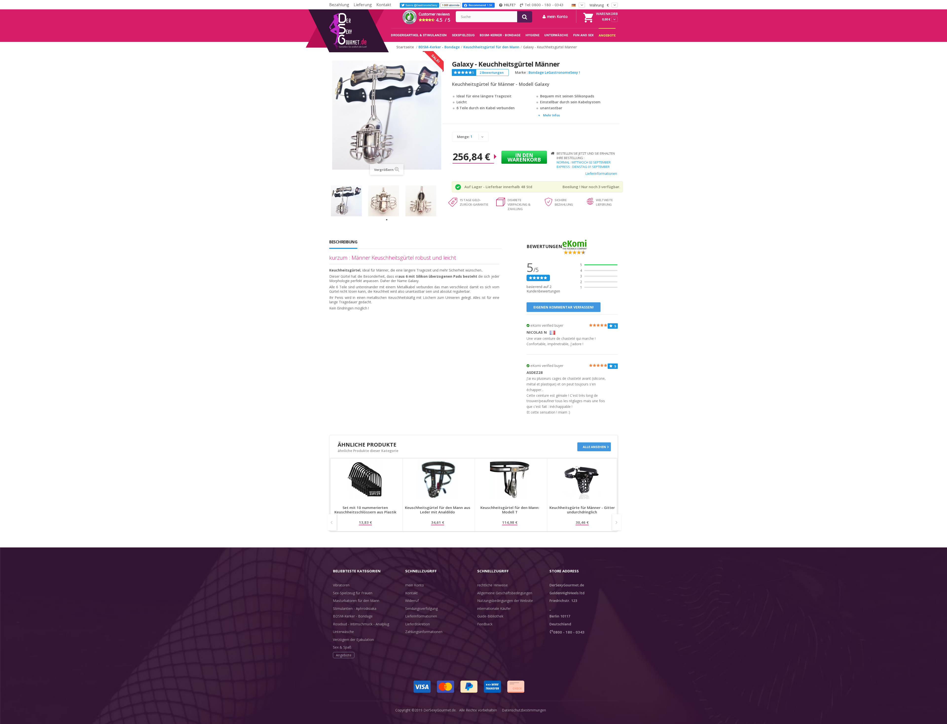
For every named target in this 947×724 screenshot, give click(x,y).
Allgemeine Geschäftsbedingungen (504, 593)
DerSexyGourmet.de (439, 710)
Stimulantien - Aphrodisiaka (354, 608)
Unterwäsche (343, 631)
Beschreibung (343, 242)
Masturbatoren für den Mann (356, 600)
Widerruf (412, 600)
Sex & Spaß (342, 647)
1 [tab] (386, 219)
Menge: (463, 136)
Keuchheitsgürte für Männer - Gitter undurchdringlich (582, 509)
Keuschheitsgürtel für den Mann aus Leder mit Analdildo (437, 509)
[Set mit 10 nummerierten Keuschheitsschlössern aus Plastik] (365, 479)
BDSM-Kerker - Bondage (353, 616)
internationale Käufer (494, 608)
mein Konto (414, 585)
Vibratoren (341, 585)
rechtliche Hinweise (492, 585)
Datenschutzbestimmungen (524, 710)
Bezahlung (339, 4)
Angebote (343, 655)
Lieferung (363, 4)
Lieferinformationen (601, 173)
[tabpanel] (349, 200)
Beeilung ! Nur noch (580, 186)
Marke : (521, 72)
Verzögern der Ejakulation (353, 639)
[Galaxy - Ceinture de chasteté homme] (349, 200)
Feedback (484, 624)
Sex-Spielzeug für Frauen (352, 593)
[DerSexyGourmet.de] (358, 11)
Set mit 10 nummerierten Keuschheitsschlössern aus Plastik (365, 509)
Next (616, 522)
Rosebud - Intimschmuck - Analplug (361, 624)
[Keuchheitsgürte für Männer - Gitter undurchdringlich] (582, 479)
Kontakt (383, 4)
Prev (332, 522)
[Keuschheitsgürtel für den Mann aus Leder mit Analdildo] (437, 479)
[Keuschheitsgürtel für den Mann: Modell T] (510, 479)
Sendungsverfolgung (421, 608)
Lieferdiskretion (417, 624)
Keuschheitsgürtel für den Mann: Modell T (509, 509)
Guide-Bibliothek (490, 616)
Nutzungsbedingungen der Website (505, 600)
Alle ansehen (594, 447)
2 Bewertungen (492, 72)
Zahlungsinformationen (423, 631)
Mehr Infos (551, 115)
